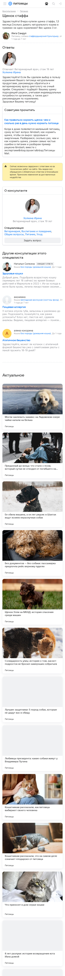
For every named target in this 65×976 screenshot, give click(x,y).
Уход (39, 234)
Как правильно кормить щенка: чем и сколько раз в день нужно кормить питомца (31, 122)
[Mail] (10, 3)
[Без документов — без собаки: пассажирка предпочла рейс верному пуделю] (32, 553)
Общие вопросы (14, 234)
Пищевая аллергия (14, 307)
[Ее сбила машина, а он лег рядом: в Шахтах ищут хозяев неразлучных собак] (32, 504)
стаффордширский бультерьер (43, 36)
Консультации (9, 11)
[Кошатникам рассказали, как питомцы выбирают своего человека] (32, 797)
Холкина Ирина (11, 72)
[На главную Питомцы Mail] (20, 3)
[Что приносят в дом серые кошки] (32, 894)
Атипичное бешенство (16, 340)
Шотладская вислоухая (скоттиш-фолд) (40, 300)
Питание (24, 11)
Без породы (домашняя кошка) (36, 267)
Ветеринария (12, 231)
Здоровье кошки (12, 273)
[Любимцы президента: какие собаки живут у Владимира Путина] (32, 748)
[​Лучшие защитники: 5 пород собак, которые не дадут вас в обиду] (32, 699)
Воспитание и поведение (36, 231)
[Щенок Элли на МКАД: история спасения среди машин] (32, 602)
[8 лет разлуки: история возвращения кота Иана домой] (32, 943)
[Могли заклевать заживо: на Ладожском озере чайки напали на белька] (32, 407)
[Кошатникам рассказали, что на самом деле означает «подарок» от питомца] (32, 846)
